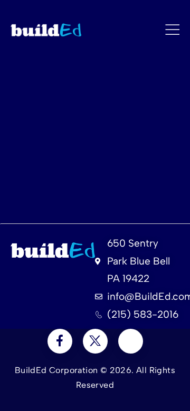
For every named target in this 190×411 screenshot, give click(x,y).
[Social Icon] (60, 341)
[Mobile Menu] (172, 30)
